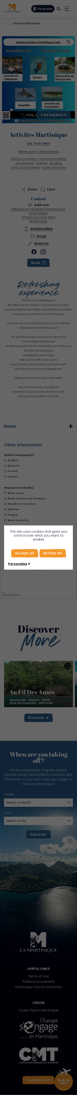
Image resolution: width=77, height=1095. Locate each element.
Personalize (17, 563)
